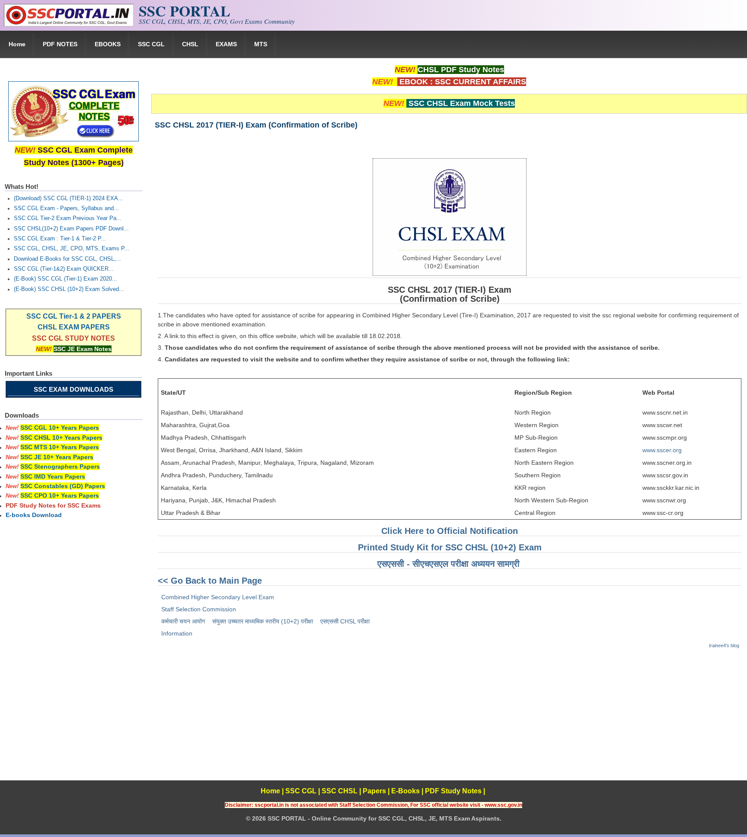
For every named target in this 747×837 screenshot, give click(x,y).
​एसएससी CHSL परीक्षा (345, 621)
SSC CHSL (340, 791)
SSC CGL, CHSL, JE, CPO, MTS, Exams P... (71, 249)
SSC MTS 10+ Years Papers (59, 447)
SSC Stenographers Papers (60, 466)
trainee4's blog (724, 645)
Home (17, 44)
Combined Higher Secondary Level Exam (217, 597)
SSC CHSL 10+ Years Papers (61, 437)
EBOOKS (108, 44)
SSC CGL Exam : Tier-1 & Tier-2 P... (60, 239)
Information (176, 633)
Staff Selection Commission (198, 609)
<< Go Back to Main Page (210, 580)
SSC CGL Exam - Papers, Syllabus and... (66, 208)
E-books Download (34, 514)
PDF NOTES (60, 44)
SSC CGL (151, 44)
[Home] (69, 24)
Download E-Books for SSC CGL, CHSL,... (67, 259)
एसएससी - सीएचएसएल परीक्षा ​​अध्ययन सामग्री (448, 564)
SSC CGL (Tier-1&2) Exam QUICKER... (64, 269)
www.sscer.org (662, 450)
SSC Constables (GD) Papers (62, 485)
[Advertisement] (449, 719)
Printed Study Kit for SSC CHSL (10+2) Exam (450, 547)
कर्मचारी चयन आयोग (183, 621)
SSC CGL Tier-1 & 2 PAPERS (73, 316)
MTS (260, 44)
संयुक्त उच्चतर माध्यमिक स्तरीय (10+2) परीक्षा (262, 621)
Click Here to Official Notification (449, 531)
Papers (374, 791)
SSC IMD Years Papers (52, 476)
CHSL (190, 44)
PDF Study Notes (453, 791)
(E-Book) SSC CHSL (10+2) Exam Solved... (69, 289)
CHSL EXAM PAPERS (74, 327)
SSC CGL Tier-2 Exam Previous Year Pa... (67, 218)
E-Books (405, 791)
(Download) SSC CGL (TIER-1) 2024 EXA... (68, 198)
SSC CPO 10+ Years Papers (59, 495)
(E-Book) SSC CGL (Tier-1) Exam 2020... (65, 279)
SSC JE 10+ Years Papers (56, 457)
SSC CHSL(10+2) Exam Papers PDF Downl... (71, 229)
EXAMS (226, 44)
